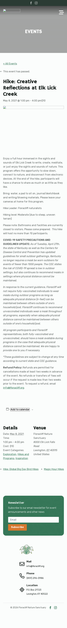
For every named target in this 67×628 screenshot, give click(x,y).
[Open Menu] (61, 13)
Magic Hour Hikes (54, 469)
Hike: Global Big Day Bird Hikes (20, 469)
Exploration (9, 454)
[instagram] (36, 3)
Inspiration (22, 458)
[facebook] (31, 3)
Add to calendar (20, 409)
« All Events (10, 63)
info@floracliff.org (13, 387)
